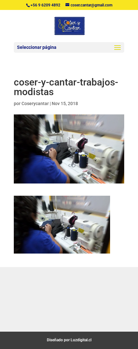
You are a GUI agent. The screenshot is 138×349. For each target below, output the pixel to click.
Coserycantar (35, 103)
